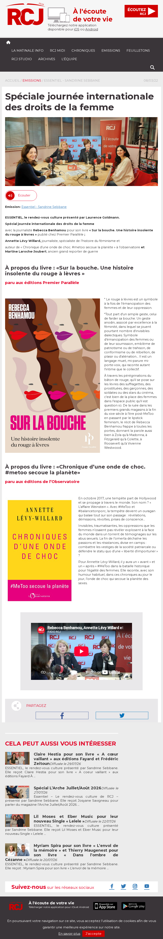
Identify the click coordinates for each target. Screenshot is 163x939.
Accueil (12, 80)
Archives (46, 59)
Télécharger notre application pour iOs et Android (59, 905)
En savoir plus (69, 934)
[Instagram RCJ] (134, 886)
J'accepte (93, 934)
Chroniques (83, 50)
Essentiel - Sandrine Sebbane (44, 207)
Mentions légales (18, 917)
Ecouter (24, 195)
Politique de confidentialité (48, 917)
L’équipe (69, 59)
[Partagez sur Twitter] (122, 715)
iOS (76, 29)
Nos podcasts (76, 917)
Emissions (110, 50)
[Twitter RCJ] (123, 886)
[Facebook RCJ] (111, 886)
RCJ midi (57, 50)
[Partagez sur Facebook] (62, 715)
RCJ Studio (21, 59)
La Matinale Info (27, 50)
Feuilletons (138, 50)
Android (91, 29)
